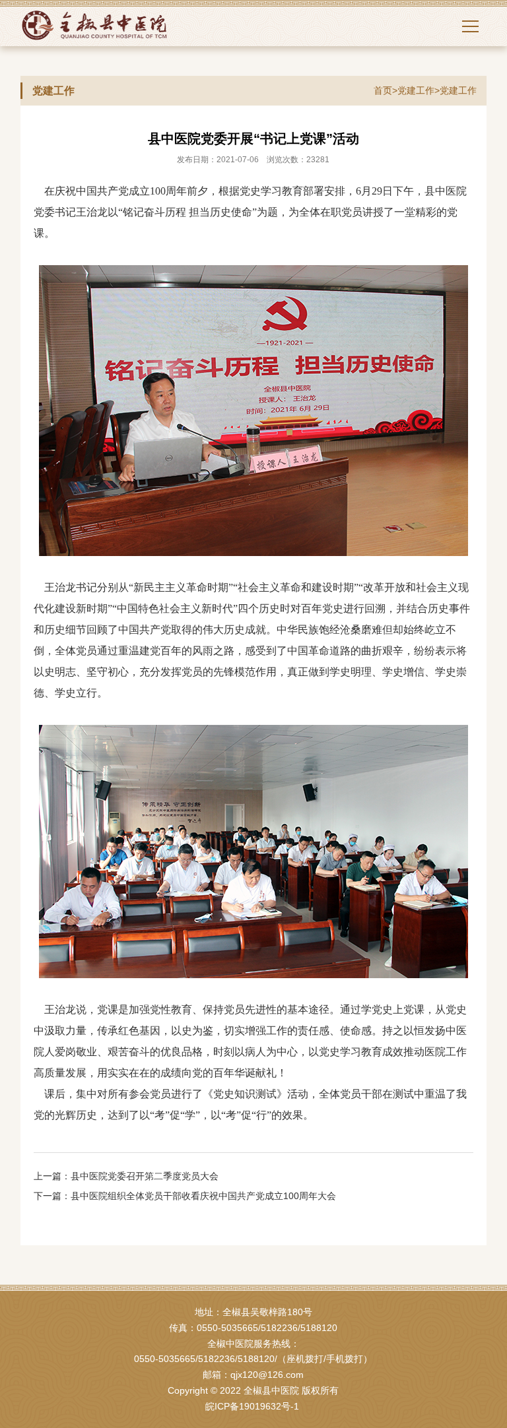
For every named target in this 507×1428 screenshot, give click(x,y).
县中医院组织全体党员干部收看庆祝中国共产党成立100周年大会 (203, 1196)
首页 (383, 90)
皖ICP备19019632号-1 (252, 1406)
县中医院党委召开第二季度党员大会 (145, 1176)
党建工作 (415, 90)
